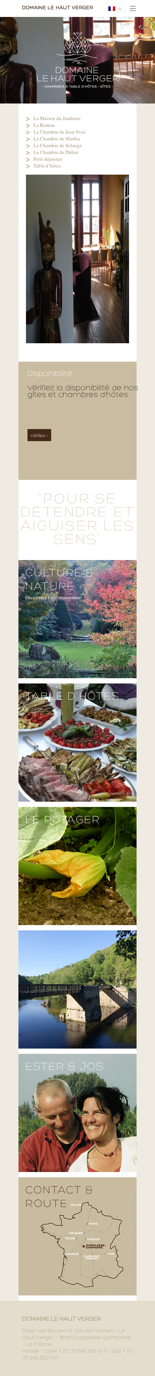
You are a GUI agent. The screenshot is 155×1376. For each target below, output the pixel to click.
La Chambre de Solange (57, 145)
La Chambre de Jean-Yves (59, 131)
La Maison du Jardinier (57, 118)
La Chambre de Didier (55, 152)
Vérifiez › (39, 435)
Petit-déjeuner (47, 158)
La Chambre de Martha (56, 138)
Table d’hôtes (47, 165)
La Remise (44, 125)
